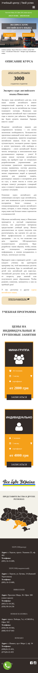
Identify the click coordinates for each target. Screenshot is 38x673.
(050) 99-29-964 (8, 628)
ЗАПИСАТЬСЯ (19, 397)
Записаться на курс (28, 35)
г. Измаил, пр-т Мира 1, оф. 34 (20, 643)
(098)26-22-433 (8, 649)
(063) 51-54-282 (8, 604)
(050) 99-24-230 (24, 16)
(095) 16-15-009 (8, 561)
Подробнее (9, 35)
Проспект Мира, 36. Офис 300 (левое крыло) (18, 12)
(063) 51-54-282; (13, 16)
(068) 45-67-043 (8, 631)
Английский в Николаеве (12, 51)
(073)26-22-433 (8, 652)
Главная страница (6, 49)
